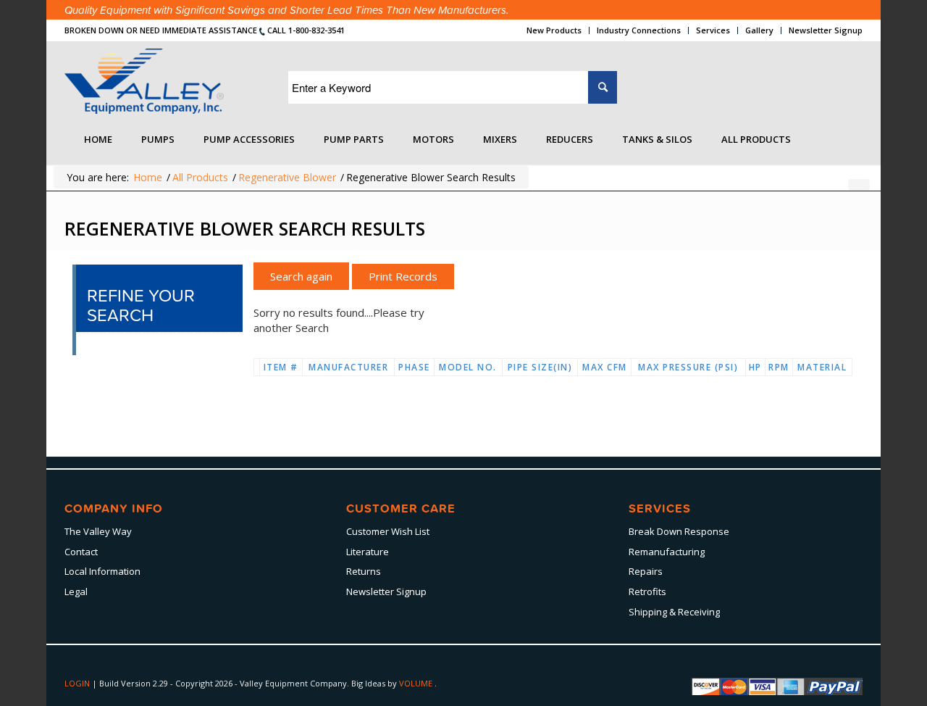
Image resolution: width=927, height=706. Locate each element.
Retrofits (647, 591)
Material (822, 367)
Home (147, 177)
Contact (81, 551)
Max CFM (604, 367)
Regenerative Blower (287, 177)
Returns (363, 571)
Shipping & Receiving (674, 611)
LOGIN (78, 683)
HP (755, 367)
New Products (554, 30)
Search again (301, 276)
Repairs (646, 571)
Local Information (102, 571)
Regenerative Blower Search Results (244, 228)
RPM (778, 367)
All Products (200, 177)
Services (713, 30)
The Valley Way (98, 531)
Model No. (468, 367)
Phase (414, 367)
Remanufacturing (667, 551)
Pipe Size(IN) (540, 367)
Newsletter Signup (826, 30)
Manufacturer (348, 367)
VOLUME (417, 683)
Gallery (759, 30)
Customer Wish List (387, 531)
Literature (367, 551)
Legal (76, 591)
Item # (281, 367)
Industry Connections (639, 30)
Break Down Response (679, 531)
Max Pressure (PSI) (688, 367)
